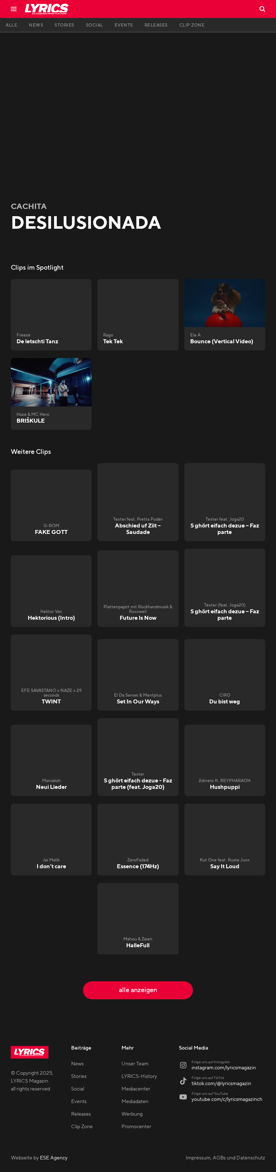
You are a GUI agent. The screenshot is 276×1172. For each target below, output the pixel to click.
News (77, 1064)
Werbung (132, 1114)
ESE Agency (54, 1158)
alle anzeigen (138, 990)
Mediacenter (135, 1089)
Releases (81, 1114)
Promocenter (136, 1127)
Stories (79, 1076)
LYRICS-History (139, 1076)
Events (79, 1101)
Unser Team (134, 1064)
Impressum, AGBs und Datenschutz (225, 1158)
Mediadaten (134, 1101)
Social (77, 1089)
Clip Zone (82, 1127)
